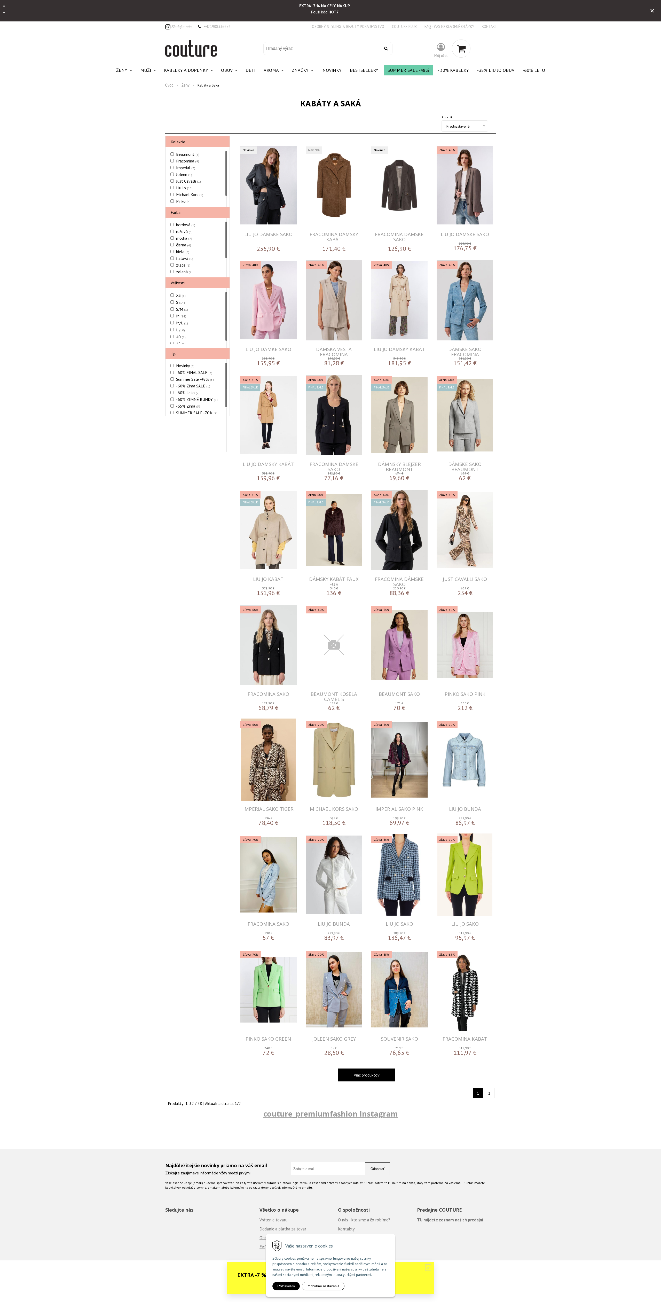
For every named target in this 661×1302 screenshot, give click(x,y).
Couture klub (404, 26)
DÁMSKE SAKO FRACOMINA (465, 351)
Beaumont (187, 154)
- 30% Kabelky (453, 70)
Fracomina (187, 160)
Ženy (186, 85)
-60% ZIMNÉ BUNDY (197, 399)
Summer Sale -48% (408, 70)
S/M (182, 309)
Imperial (185, 167)
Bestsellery (364, 70)
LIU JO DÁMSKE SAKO (268, 234)
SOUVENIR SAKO (399, 1038)
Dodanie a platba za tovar (282, 1229)
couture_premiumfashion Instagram (330, 1114)
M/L (182, 322)
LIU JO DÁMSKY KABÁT (399, 349)
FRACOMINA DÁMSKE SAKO (399, 237)
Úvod (169, 85)
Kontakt (489, 26)
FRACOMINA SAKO (268, 694)
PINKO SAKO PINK (465, 694)
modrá (184, 238)
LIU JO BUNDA (465, 809)
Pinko (183, 201)
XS (181, 295)
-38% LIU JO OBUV (495, 70)
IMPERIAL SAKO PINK (399, 809)
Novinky (332, 70)
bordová (185, 224)
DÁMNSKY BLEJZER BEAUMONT (399, 466)
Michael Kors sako (334, 809)
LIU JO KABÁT (268, 579)
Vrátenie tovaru (273, 1220)
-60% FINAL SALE (194, 372)
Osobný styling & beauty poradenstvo (348, 26)
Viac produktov (367, 1075)
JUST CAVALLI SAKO (465, 579)
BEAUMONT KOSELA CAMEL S (334, 696)
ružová (184, 231)
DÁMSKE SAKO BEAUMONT (465, 466)
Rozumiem (286, 1286)
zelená (184, 271)
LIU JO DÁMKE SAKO (268, 349)
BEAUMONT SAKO (399, 694)
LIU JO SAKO (399, 924)
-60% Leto (534, 70)
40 (181, 336)
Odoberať (377, 1169)
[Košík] (461, 49)
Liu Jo (184, 187)
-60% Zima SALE (193, 385)
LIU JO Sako (465, 924)
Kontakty (346, 1229)
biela (182, 251)
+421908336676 (217, 26)
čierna (183, 244)
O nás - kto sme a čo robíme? (364, 1220)
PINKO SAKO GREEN (268, 1038)
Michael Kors (189, 194)
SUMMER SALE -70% (196, 412)
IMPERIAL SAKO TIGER (268, 809)
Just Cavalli (188, 181)
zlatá (183, 265)
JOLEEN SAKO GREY (334, 1038)
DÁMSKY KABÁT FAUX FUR (334, 581)
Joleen (184, 174)
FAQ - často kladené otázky (449, 26)
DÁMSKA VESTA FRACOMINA (334, 351)
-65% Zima (188, 406)
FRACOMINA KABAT (465, 1038)
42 (181, 343)
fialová (184, 258)
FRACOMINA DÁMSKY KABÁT (334, 237)
